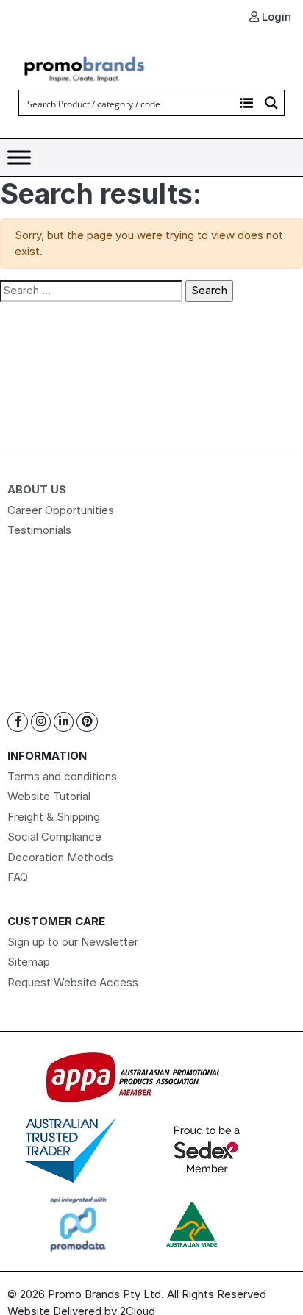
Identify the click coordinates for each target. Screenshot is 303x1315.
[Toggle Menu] (19, 158)
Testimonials (39, 530)
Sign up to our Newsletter (72, 942)
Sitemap (28, 962)
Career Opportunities (60, 510)
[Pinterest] (87, 722)
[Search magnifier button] (271, 102)
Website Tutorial (48, 796)
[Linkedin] (64, 722)
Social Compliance (54, 837)
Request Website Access (72, 982)
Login (275, 17)
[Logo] (84, 67)
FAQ (17, 877)
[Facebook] (17, 722)
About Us (36, 489)
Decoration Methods (60, 857)
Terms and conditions (62, 776)
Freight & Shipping (53, 817)
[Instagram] (41, 722)
